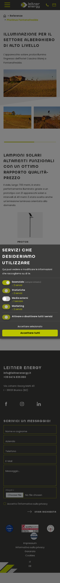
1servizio (17, 301)
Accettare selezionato (30, 326)
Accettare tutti (30, 333)
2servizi (17, 285)
